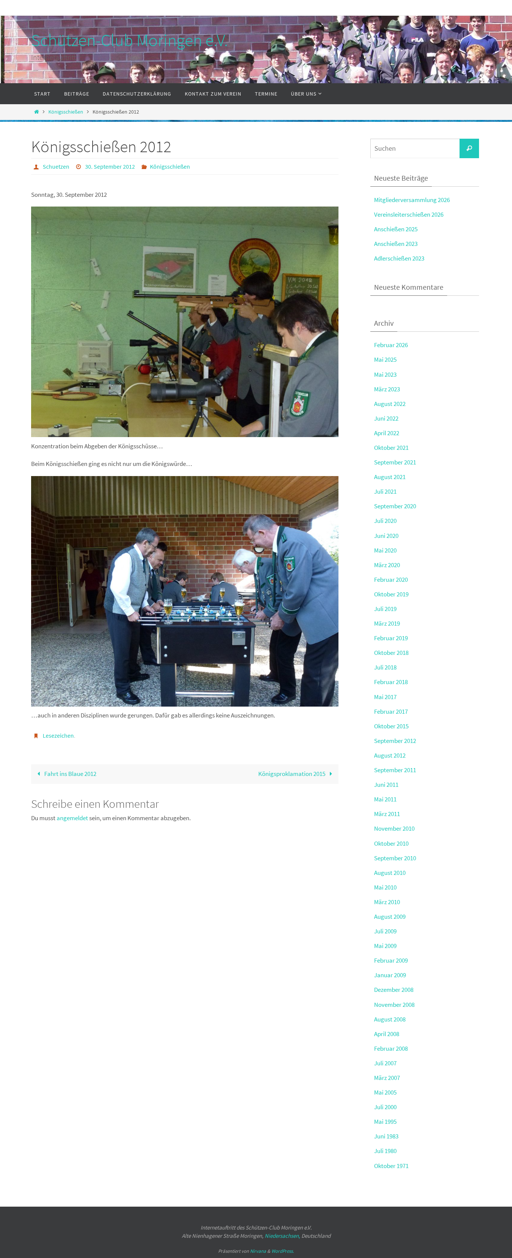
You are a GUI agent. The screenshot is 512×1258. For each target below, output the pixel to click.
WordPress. (282, 1251)
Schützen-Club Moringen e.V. (129, 40)
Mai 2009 (385, 946)
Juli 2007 (385, 1063)
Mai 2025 (385, 359)
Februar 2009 (391, 960)
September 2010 (395, 858)
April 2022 (386, 433)
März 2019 (387, 623)
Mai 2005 (385, 1092)
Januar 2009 (390, 975)
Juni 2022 (386, 418)
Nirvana (258, 1251)
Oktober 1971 (391, 1166)
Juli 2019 (385, 609)
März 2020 (387, 565)
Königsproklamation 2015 (292, 774)
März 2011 (387, 814)
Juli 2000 (385, 1107)
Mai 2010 (385, 887)
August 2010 (390, 873)
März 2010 (387, 902)
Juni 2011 (386, 784)
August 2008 (390, 1019)
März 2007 (387, 1078)
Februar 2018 (391, 682)
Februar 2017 (391, 711)
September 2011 (395, 770)
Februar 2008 (391, 1048)
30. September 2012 (110, 166)
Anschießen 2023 (396, 244)
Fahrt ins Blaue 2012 (69, 774)
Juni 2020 (386, 536)
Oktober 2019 (391, 594)
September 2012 (395, 741)
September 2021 (395, 462)
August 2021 (390, 477)
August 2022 (390, 404)
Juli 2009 (385, 931)
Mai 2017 (385, 697)
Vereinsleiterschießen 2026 (408, 214)
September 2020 (395, 506)
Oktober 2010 (391, 843)
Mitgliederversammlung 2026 (412, 200)
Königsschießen (65, 112)
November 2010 (394, 828)
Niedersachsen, (282, 1235)
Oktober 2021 (391, 447)
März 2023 (387, 389)
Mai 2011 (385, 799)
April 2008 (386, 1034)
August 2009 (390, 916)
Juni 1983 (386, 1136)
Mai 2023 (385, 374)
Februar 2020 (391, 579)
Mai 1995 (385, 1121)
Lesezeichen (58, 735)
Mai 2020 (385, 550)
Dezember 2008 (393, 989)
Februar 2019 (391, 638)
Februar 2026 (391, 345)
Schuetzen (56, 166)
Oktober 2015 (391, 726)
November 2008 (394, 1004)
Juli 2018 (385, 667)
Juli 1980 (385, 1151)
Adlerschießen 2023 (399, 258)
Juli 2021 (385, 491)
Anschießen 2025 (396, 229)
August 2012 (390, 755)
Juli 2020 (385, 521)
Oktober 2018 (391, 652)
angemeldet (72, 818)
